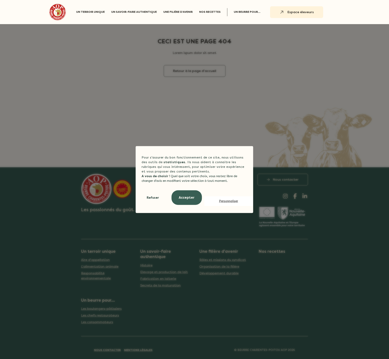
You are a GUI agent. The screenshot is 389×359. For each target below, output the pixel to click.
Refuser (153, 197)
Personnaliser (228, 201)
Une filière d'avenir (178, 12)
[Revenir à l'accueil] (57, 12)
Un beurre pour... (247, 12)
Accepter (186, 197)
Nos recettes (210, 12)
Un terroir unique (90, 12)
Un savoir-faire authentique (134, 12)
